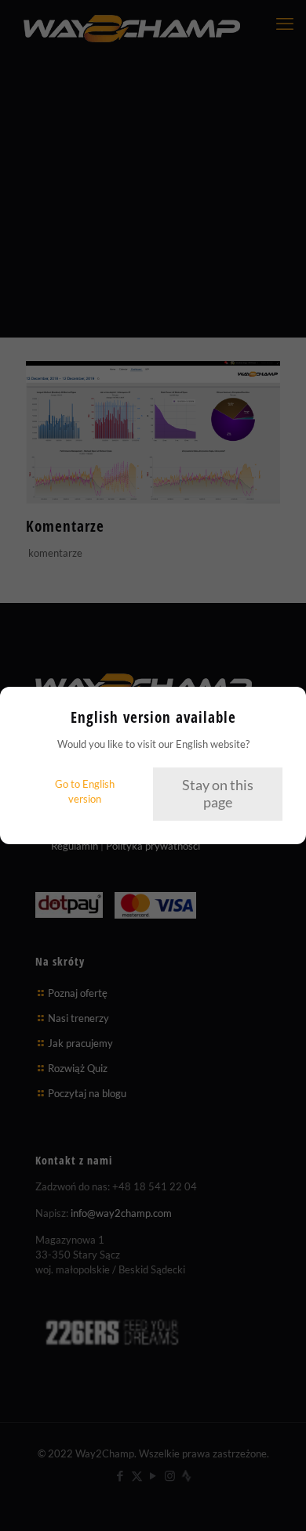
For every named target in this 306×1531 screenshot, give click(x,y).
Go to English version (85, 791)
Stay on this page (217, 793)
